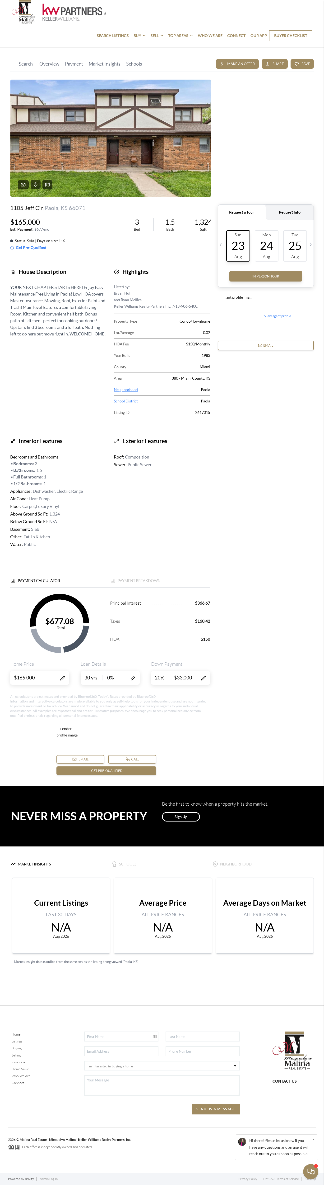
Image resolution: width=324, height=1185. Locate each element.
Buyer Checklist (290, 35)
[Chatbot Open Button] (310, 1171)
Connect (18, 1083)
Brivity (29, 1179)
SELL (155, 35)
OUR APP (258, 35)
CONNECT (236, 35)
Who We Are (21, 1076)
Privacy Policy (247, 1179)
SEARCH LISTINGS (113, 35)
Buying (17, 1048)
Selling (16, 1055)
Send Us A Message (215, 1109)
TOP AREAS (178, 35)
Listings (17, 1041)
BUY (137, 35)
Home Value (20, 1069)
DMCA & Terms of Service (281, 1179)
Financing (18, 1062)
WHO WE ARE (210, 35)
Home (16, 1034)
